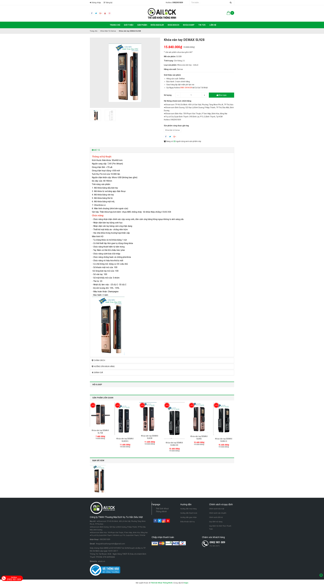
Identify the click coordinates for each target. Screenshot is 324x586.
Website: (93, 561)
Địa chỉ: (93, 521)
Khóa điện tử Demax (172, 130)
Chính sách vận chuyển (217, 513)
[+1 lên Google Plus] (175, 137)
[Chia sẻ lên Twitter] (170, 137)
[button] (162, 150)
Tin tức (202, 25)
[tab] (162, 150)
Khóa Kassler (157, 25)
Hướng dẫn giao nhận (188, 517)
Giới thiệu (129, 25)
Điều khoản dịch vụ (187, 522)
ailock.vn (101, 561)
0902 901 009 (217, 542)
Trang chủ (115, 25)
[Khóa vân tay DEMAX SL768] (100, 414)
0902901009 (105, 539)
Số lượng (167, 95)
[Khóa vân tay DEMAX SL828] (149, 417)
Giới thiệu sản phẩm (172, 75)
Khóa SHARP (189, 25)
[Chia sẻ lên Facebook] (166, 137)
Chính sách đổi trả (216, 517)
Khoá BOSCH (173, 25)
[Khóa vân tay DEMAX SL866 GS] (174, 420)
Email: (92, 544)
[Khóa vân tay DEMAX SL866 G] (223, 418)
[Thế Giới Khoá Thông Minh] (162, 13)
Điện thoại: (94, 539)
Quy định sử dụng (215, 522)
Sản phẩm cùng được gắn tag (176, 126)
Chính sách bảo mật (216, 509)
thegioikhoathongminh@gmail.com (110, 544)
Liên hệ (212, 25)
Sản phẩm (142, 25)
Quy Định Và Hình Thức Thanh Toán (220, 527)
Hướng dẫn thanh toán (188, 513)
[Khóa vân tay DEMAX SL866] (199, 417)
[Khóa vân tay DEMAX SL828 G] (125, 418)
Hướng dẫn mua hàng (188, 509)
